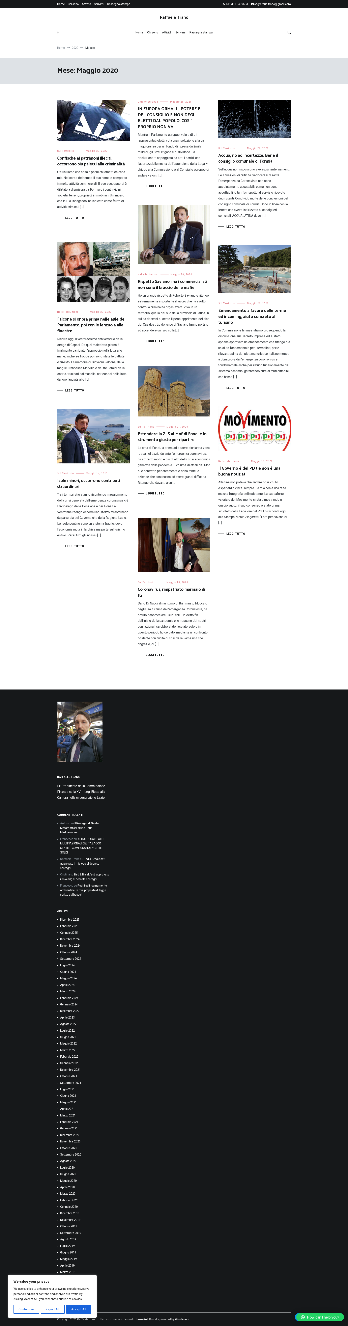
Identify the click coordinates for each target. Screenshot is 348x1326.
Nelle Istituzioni (148, 274)
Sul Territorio (65, 151)
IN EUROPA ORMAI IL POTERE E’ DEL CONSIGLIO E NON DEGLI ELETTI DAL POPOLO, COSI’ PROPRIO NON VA (169, 118)
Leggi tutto (74, 217)
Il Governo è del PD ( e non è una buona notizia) (249, 471)
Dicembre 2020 (70, 1135)
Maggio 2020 (68, 1180)
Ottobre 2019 (68, 1226)
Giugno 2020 (68, 1174)
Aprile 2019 (67, 1265)
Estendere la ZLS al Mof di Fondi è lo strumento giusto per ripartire (172, 437)
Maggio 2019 (68, 1259)
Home (61, 4)
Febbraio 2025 (69, 926)
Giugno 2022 (68, 1037)
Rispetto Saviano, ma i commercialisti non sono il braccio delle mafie (172, 284)
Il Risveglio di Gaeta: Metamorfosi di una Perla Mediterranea (79, 828)
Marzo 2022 (68, 1050)
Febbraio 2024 (69, 998)
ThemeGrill (141, 1319)
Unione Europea (148, 101)
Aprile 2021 (67, 1108)
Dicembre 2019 (70, 1213)
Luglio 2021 (67, 1089)
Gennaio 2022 (69, 1063)
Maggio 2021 (68, 1102)
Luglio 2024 (67, 965)
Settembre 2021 (70, 1082)
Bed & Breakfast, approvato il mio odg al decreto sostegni (82, 863)
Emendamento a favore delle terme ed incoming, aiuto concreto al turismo (252, 316)
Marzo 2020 (68, 1193)
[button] (320, 1317)
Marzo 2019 (68, 1272)
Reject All (53, 1309)
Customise (26, 1309)
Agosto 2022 (68, 1024)
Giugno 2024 (68, 971)
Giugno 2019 (68, 1252)
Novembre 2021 (70, 1069)
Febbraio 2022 (69, 1056)
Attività (86, 4)
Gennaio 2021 (69, 1128)
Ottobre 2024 (68, 952)
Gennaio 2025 (69, 932)
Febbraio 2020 (69, 1200)
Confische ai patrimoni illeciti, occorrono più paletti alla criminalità (91, 161)
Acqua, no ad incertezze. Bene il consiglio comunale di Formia (248, 158)
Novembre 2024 (70, 945)
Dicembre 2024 (70, 939)
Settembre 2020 (70, 1154)
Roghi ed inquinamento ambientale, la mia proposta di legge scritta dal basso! (83, 890)
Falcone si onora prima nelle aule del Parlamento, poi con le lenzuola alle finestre (91, 325)
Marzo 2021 (68, 1115)
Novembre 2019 (70, 1219)
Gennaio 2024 (69, 1004)
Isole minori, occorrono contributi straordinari (88, 483)
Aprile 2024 (67, 984)
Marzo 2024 (68, 991)
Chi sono (73, 4)
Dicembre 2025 (70, 919)
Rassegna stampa (118, 4)
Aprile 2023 (67, 1017)
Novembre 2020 (70, 1141)
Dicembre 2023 (70, 1010)
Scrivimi (99, 4)
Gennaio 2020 (69, 1206)
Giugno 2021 (68, 1095)
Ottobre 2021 (68, 1076)
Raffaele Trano (174, 17)
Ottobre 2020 (68, 1148)
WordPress (182, 1319)
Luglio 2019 (67, 1245)
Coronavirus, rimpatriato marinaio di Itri (171, 592)
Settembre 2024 (70, 958)
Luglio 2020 (67, 1167)
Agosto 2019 (68, 1239)
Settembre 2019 (70, 1233)
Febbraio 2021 (69, 1122)
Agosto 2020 (68, 1161)
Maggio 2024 (68, 978)
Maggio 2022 (68, 1043)
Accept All (78, 1309)
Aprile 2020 (67, 1187)
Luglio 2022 (67, 1030)
